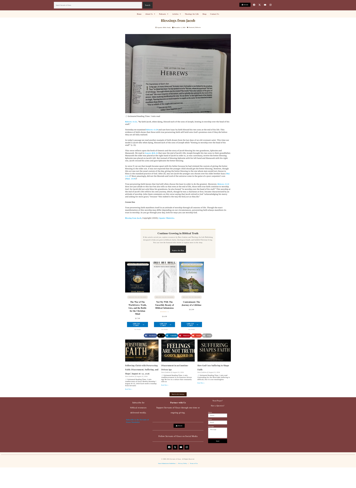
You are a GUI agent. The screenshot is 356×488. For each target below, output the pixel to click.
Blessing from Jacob (133, 218)
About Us (149, 14)
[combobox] (98, 5)
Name (210, 412)
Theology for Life (192, 14)
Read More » (128, 389)
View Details (137, 329)
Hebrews (198, 27)
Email (210, 419)
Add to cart (138, 324)
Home (139, 14)
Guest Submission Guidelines (167, 463)
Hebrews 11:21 (131, 121)
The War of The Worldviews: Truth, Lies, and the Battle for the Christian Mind (137, 307)
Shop (204, 14)
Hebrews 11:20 (152, 129)
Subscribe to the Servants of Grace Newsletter (137, 420)
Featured (192, 27)
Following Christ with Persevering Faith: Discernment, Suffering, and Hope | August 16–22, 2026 (141, 369)
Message (211, 426)
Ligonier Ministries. (167, 218)
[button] (150, 335)
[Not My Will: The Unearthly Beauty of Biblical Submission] (164, 277)
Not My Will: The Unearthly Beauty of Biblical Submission (164, 304)
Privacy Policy (182, 463)
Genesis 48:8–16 (151, 153)
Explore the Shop (178, 250)
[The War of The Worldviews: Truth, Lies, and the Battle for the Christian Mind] (137, 277)
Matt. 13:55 (130, 178)
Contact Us (214, 14)
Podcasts (162, 14)
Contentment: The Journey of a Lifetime (191, 303)
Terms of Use (194, 463)
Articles (175, 14)
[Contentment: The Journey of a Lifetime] (191, 277)
